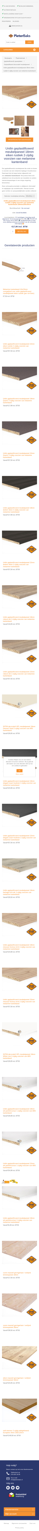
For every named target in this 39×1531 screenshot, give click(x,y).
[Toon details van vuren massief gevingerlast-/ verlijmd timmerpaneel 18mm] (19, 1252)
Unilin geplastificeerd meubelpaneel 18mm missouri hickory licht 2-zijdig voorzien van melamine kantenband (19, 947)
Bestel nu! (22, 231)
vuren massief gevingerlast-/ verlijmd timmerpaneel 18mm (17, 1274)
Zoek (29, 42)
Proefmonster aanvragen (19, 140)
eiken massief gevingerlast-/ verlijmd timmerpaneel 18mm (16, 1379)
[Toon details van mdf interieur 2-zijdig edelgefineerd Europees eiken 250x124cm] (19, 1410)
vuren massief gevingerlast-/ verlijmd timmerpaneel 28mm (17, 1326)
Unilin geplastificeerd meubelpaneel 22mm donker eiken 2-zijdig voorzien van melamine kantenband (18, 565)
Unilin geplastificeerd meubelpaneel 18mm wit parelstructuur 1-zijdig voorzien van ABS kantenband (19, 1111)
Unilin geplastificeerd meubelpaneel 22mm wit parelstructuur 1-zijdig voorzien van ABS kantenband (19, 1166)
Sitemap (6, 1523)
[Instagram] (13, 1487)
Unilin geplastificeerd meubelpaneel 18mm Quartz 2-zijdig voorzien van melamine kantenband (18, 401)
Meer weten (19, 774)
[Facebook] (8, 1487)
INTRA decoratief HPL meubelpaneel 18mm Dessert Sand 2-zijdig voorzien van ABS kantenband (19, 728)
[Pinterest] (17, 1487)
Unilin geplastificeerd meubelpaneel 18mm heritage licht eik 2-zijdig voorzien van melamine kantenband (18, 892)
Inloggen (16, 21)
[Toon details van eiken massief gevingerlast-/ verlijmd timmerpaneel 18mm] (19, 1357)
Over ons (32, 1523)
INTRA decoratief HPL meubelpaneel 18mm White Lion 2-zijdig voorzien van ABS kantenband (19, 1056)
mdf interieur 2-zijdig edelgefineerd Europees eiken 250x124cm (16, 1432)
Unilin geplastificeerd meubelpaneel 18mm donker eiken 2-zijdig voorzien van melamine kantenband (18, 510)
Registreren (6, 21)
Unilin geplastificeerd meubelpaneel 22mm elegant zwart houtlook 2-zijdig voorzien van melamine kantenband (19, 838)
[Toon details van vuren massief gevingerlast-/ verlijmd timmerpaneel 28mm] (19, 1305)
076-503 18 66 (15, 1474)
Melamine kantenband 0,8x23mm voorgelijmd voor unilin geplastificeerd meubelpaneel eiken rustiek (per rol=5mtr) (18, 291)
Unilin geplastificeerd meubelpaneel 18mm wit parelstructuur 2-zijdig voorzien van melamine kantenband (18, 1220)
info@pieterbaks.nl (17, 1479)
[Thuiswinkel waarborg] (19, 1494)
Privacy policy (19, 1528)
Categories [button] (8, 50)
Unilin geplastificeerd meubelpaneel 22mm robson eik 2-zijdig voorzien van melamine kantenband (18, 674)
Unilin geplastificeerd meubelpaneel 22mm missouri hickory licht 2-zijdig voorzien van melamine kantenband (19, 1002)
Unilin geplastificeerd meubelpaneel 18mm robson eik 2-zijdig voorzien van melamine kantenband (18, 619)
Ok (19, 771)
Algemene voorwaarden (19, 1523)
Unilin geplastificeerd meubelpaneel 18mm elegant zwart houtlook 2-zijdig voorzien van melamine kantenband (19, 783)
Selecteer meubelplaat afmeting (14, 196)
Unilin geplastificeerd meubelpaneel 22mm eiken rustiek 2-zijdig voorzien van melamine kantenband (18, 346)
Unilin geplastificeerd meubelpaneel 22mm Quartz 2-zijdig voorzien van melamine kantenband (18, 455)
